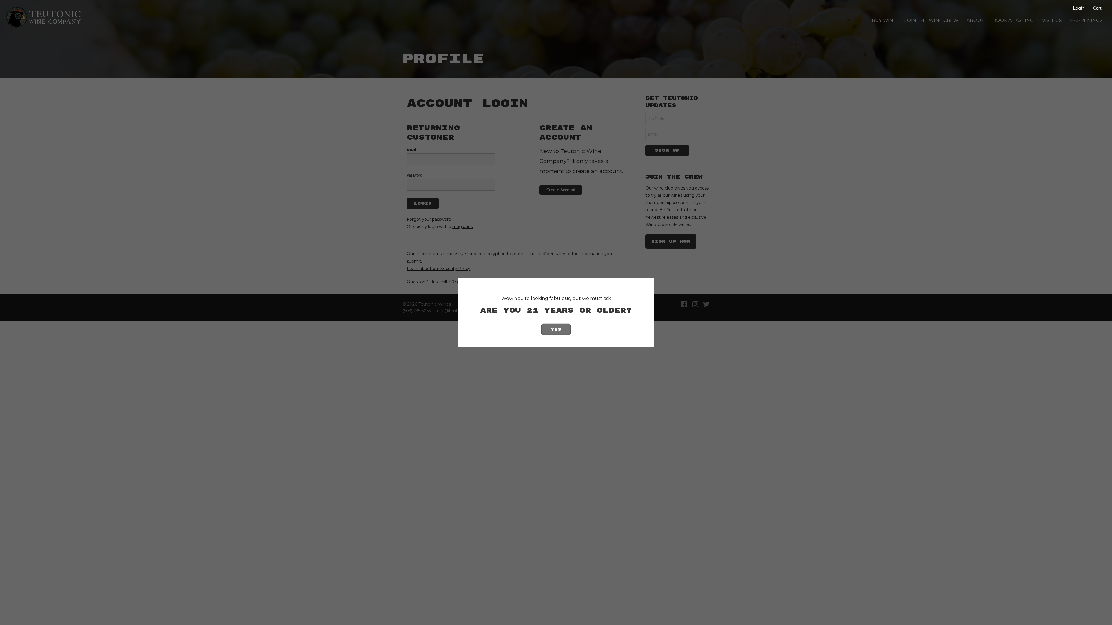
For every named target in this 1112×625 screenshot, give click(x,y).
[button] (1097, 8)
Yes (556, 329)
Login (1078, 8)
